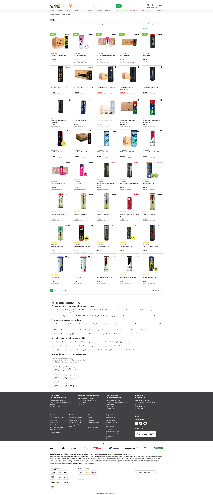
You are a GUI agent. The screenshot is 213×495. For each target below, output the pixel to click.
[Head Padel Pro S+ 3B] (83, 201)
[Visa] (66, 478)
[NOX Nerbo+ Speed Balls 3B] (60, 74)
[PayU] (59, 472)
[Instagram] (140, 423)
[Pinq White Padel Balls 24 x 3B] (106, 42)
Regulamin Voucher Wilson (113, 431)
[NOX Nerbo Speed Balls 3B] (152, 233)
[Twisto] (59, 478)
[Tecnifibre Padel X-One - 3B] (152, 138)
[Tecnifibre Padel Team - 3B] (129, 264)
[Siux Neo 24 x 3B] (129, 42)
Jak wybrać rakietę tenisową (76, 422)
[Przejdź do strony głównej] (55, 6)
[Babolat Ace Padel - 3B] (152, 264)
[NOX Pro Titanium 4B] (106, 233)
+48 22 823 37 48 (61, 1)
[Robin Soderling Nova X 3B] (152, 74)
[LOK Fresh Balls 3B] (106, 138)
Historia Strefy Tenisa (93, 422)
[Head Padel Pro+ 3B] (106, 201)
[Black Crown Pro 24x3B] (83, 138)
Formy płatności (54, 422)
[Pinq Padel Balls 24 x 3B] (60, 170)
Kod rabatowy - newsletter (113, 434)
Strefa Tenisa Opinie (93, 427)
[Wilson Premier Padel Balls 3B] (129, 170)
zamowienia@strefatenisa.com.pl (62, 402)
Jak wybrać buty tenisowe (75, 420)
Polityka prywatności (111, 422)
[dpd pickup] (81, 478)
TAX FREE (108, 429)
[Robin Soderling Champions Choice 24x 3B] (129, 74)
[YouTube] (145, 423)
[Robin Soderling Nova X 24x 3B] (106, 74)
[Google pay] (52, 478)
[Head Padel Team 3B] (152, 201)
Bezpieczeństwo (110, 417)
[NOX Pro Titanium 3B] (129, 233)
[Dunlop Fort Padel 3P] (83, 107)
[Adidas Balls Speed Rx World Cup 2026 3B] (152, 107)
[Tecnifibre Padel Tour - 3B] (106, 264)
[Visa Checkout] (59, 483)
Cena (75, 24)
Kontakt (90, 417)
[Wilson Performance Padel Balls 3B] (129, 201)
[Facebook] (136, 423)
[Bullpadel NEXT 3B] (152, 170)
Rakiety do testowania (55, 429)
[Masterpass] (52, 483)
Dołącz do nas (91, 425)
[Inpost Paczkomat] (87, 472)
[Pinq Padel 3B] (83, 170)
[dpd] (94, 472)
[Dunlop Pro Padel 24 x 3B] (60, 42)
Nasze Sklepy (91, 420)
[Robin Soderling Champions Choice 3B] (60, 107)
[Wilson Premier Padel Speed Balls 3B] (106, 170)
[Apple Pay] (66, 472)
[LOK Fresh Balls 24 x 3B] (129, 138)
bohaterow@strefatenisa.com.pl (118, 402)
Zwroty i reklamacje (55, 425)
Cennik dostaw (54, 420)
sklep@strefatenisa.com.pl (89, 400)
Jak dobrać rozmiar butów (75, 417)
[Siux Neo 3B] (152, 42)
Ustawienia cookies (136, 415)
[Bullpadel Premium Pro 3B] (60, 201)
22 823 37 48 (57, 400)
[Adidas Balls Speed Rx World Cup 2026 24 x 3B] (129, 107)
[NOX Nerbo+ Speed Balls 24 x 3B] (83, 74)
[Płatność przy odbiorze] (52, 488)
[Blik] (52, 472)
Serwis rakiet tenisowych (56, 427)
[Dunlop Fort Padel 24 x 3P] (106, 107)
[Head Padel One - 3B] (60, 233)
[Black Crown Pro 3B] (60, 138)
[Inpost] (81, 472)
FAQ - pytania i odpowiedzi (56, 417)
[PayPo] (66, 483)
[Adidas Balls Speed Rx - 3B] (83, 233)
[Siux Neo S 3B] (60, 264)
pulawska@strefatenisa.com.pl (146, 402)
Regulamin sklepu (110, 420)
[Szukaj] (119, 6)
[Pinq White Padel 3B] (83, 42)
